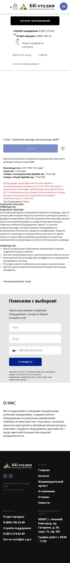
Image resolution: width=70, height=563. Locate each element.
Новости (44, 503)
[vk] (5, 476)
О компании (46, 491)
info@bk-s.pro (22, 539)
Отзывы (43, 497)
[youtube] (11, 476)
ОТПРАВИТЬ (25, 361)
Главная (44, 470)
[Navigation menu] (63, 6)
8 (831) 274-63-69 (14, 533)
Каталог (43, 476)
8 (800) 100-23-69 (14, 522)
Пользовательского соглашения (28, 374)
